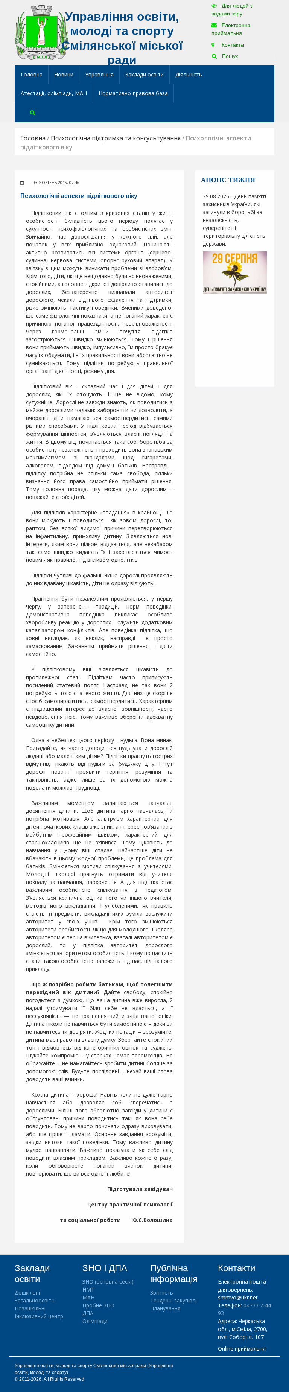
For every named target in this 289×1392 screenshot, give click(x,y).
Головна (32, 74)
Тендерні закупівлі (173, 1300)
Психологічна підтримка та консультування (116, 138)
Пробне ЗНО (98, 1305)
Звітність (161, 1292)
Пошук (229, 56)
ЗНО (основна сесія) (108, 1281)
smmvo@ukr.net (238, 1297)
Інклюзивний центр (39, 1316)
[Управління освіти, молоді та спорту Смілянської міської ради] (41, 32)
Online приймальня (242, 1348)
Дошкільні (27, 1292)
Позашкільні (30, 1308)
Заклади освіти (144, 74)
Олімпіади (95, 1321)
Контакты (232, 45)
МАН (88, 1297)
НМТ (88, 1289)
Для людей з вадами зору (231, 10)
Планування (165, 1308)
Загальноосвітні (35, 1300)
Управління (99, 74)
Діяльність (188, 74)
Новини (63, 74)
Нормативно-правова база (133, 93)
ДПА (87, 1313)
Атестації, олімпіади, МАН (54, 93)
